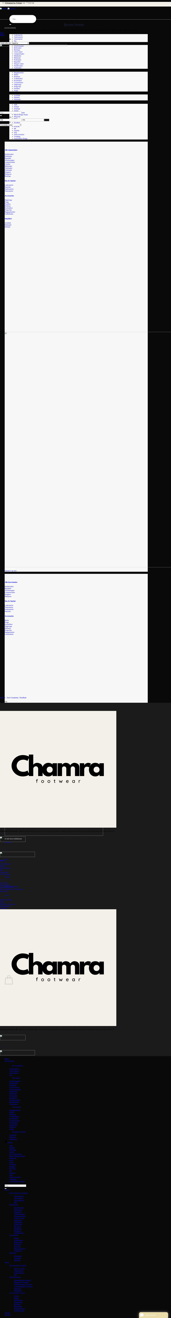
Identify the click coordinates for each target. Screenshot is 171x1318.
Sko (15, 41)
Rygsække (13, 1098)
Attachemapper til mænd (23, 1285)
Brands (7, 844)
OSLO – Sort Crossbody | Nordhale (13, 698)
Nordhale (17, 123)
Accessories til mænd (17, 1293)
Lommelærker (14, 1121)
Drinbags (12, 1150)
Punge (11, 1129)
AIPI (11, 1146)
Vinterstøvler (18, 39)
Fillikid (12, 1148)
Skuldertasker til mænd (22, 1280)
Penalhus (12, 1127)
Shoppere (17, 1227)
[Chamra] (7, 9)
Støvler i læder (19, 1269)
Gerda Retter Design (20, 138)
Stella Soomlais (19, 134)
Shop (2, 33)
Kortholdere (13, 1119)
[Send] (10, 24)
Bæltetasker (13, 1083)
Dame (7, 141)
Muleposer (13, 1094)
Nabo (11, 1163)
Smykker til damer (19, 1132)
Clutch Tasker (19, 1218)
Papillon (12, 1167)
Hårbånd (12, 1137)
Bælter (11, 1112)
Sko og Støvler (23, 33)
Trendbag (17, 136)
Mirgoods (17, 117)
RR (15, 128)
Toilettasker (13, 1104)
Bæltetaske (18, 1220)
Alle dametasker (11, 150)
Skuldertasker (14, 1102)
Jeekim (11, 1152)
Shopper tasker (14, 1100)
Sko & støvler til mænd (17, 1266)
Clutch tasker (14, 1087)
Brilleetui (12, 1114)
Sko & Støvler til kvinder (18, 1193)
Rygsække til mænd (21, 1282)
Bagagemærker (14, 1110)
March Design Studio (21, 115)
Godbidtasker (14, 1117)
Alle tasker (16, 1078)
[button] (2, 35)
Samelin (16, 130)
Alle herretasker (15, 1277)
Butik (2, 860)
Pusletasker (13, 1096)
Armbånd (12, 1135)
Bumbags (12, 1085)
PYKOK (17, 126)
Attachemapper (14, 1081)
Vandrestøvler (18, 37)
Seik (15, 132)
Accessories (16, 1107)
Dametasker (13, 1205)
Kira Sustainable (15, 1154)
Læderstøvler (18, 35)
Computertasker (15, 1090)
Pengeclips (13, 1125)
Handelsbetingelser (9, 3)
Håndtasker (13, 1092)
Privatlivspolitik (18, 3)
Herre (7, 1262)
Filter (46, 120)
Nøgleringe (13, 1123)
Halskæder (13, 1139)
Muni (15, 119)
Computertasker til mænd (23, 1287)
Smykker (12, 1253)
